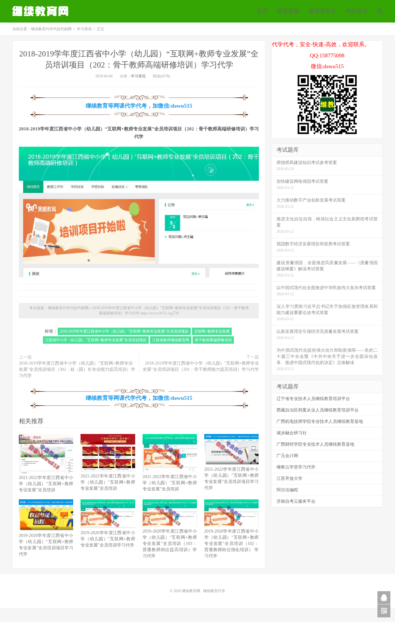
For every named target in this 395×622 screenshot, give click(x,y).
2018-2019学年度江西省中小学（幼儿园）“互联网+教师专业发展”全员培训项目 (124, 331)
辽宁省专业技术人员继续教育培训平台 (313, 398)
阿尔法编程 (287, 490)
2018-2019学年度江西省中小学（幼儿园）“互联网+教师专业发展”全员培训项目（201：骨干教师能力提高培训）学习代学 (201, 366)
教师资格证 (322, 11)
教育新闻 (288, 11)
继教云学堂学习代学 (295, 467)
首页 (262, 11)
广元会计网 (287, 455)
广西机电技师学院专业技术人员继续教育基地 (319, 421)
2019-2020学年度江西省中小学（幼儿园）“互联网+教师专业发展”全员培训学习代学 (108, 538)
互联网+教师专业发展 (212, 331)
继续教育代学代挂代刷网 (41, 11)
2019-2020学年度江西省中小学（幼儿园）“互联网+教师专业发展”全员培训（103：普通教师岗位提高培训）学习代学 (170, 543)
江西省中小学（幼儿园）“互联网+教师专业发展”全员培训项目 (96, 340)
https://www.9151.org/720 (159, 313)
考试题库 (357, 11)
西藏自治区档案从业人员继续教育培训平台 (317, 410)
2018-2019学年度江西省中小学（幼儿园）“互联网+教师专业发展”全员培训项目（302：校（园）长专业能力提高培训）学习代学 (77, 369)
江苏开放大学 (289, 478)
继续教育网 (191, 591)
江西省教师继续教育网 (170, 340)
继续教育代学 (214, 591)
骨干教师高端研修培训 (213, 340)
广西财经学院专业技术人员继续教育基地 (315, 444)
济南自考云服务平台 (295, 501)
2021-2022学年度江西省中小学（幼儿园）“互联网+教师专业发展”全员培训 (46, 483)
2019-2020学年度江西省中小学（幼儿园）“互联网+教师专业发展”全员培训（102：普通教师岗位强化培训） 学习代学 (231, 543)
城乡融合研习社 (291, 433)
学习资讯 (84, 29)
